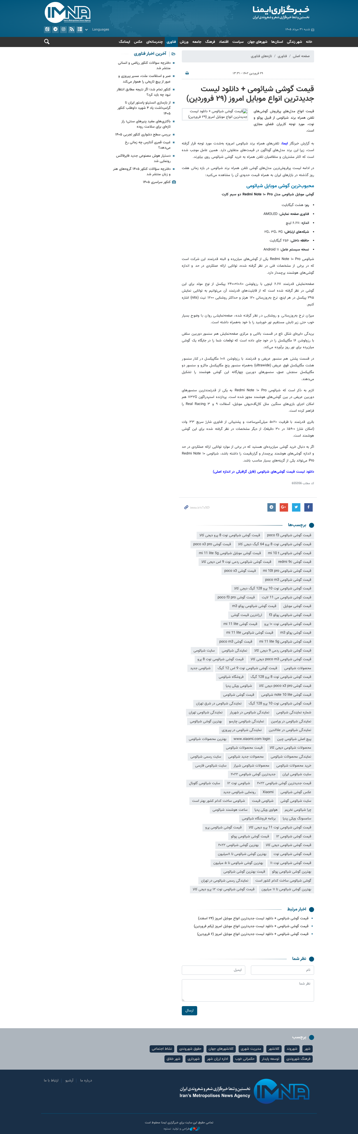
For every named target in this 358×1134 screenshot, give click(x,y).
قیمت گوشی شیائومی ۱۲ (293, 836)
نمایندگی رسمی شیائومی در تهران (224, 881)
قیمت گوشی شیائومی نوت (292, 854)
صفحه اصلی (301, 56)
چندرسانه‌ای (154, 42)
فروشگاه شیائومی (231, 677)
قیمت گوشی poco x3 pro (212, 544)
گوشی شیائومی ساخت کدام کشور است (283, 881)
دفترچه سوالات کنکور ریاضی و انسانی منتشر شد (144, 65)
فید (71, 29)
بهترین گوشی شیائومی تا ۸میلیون (242, 854)
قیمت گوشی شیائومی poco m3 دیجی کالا (281, 659)
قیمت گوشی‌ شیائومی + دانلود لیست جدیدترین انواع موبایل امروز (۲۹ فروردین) (250, 94)
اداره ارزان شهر (217, 1059)
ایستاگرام (63, 29)
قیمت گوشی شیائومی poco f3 (289, 535)
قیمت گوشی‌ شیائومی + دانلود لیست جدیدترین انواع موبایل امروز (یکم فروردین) (251, 926)
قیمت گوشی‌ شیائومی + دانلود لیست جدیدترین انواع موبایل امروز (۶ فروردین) (252, 934)
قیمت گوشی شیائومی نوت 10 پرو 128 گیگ (280, 703)
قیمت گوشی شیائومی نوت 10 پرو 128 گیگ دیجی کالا (272, 588)
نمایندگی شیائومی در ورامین (291, 721)
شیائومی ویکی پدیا (239, 686)
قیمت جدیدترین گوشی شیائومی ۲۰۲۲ (284, 783)
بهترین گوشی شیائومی (206, 721)
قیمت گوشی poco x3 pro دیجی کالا (285, 686)
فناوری (171, 42)
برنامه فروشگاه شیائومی (259, 818)
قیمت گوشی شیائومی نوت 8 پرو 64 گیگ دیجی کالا (274, 544)
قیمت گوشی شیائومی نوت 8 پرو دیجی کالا (229, 535)
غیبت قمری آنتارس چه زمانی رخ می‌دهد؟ (148, 145)
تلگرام (55, 29)
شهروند (292, 1049)
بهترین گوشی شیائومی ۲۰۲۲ (238, 845)
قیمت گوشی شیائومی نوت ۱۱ (290, 863)
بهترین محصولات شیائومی (208, 739)
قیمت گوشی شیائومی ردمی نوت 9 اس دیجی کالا (236, 562)
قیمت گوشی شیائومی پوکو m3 (254, 606)
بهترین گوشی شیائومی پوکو (291, 872)
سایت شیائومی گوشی (296, 801)
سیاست (238, 42)
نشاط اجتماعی (162, 1049)
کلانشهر (273, 1049)
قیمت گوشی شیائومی (238, 695)
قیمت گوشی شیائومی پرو (223, 827)
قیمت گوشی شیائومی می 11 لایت (286, 597)
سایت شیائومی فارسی (211, 766)
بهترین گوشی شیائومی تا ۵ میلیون (238, 863)
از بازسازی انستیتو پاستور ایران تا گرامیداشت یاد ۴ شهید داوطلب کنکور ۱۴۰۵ (144, 108)
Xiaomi (268, 792)
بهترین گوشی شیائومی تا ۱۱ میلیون (286, 889)
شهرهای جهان (257, 42)
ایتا (47, 29)
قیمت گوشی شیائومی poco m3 (288, 580)
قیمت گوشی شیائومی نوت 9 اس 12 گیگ (247, 668)
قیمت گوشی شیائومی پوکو (250, 836)
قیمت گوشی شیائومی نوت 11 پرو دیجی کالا (280, 827)
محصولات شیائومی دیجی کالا (290, 748)
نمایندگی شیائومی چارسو (246, 721)
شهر (307, 1049)
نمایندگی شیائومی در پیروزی (242, 730)
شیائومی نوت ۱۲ (238, 783)
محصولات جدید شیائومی (246, 757)
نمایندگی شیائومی (234, 650)
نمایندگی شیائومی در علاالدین (290, 730)
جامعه (196, 42)
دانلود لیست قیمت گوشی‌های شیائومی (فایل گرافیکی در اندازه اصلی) (263, 472)
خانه (309, 42)
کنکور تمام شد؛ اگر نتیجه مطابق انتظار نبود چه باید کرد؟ (144, 92)
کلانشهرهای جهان (221, 1049)
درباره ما (86, 1080)
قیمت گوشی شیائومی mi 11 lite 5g (285, 642)
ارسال (189, 1010)
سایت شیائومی (204, 650)
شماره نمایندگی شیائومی (293, 712)
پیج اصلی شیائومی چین (294, 739)
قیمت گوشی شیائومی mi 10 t (289, 553)
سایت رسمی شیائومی (205, 757)
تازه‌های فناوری (261, 56)
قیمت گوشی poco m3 (235, 642)
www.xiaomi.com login (252, 739)
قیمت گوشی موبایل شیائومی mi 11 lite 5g (230, 553)
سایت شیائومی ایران (296, 774)
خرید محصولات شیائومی (293, 766)
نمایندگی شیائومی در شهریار (249, 712)
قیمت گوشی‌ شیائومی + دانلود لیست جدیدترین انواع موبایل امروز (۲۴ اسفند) (253, 918)
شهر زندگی (294, 42)
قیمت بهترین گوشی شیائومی (244, 872)
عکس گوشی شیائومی (296, 792)
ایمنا (248, 12)
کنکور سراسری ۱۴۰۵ (157, 182)
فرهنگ (210, 42)
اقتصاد (224, 42)
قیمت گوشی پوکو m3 (295, 633)
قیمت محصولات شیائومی (244, 748)
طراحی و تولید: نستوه (177, 1129)
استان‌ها (277, 42)
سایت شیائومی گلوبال (204, 783)
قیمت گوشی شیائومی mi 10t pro (287, 571)
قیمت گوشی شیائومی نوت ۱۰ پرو (287, 624)
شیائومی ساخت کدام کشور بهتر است (218, 801)
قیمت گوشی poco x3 (240, 571)
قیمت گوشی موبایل (297, 606)
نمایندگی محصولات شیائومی (291, 757)
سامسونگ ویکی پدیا (297, 818)
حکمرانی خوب (245, 1059)
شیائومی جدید (200, 668)
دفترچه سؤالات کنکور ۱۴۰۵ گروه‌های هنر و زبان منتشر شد (142, 171)
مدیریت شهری (251, 1049)
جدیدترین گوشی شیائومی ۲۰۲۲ (253, 774)
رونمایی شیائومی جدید (239, 792)
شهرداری (194, 1059)
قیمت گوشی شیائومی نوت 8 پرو (220, 659)
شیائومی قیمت (263, 801)
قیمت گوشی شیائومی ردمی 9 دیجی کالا (282, 650)
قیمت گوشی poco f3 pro (236, 597)
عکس (138, 42)
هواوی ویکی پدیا (266, 810)
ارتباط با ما (51, 1080)
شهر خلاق (173, 1059)
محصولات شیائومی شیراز (251, 766)
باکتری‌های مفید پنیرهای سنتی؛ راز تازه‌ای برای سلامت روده (146, 124)
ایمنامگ (124, 42)
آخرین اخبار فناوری (150, 53)
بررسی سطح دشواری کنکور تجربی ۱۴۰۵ (143, 134)
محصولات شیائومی (297, 668)
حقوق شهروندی (190, 1049)
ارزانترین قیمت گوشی (246, 615)
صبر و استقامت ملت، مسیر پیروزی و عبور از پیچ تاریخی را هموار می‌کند (144, 78)
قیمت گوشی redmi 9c (294, 562)
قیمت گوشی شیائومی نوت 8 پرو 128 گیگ (281, 677)
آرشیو (79, 29)
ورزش (184, 42)
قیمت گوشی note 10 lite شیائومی (286, 695)
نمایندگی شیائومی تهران (206, 712)
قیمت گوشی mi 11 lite (240, 624)
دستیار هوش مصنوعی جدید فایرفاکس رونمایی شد (143, 158)
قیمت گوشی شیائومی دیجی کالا (288, 845)
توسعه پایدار (270, 1059)
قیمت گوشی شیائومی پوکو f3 (290, 615)
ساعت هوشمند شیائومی (230, 810)
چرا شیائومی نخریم (298, 810)
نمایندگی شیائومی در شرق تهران (219, 703)
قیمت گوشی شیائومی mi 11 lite (249, 633)
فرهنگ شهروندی (298, 1059)
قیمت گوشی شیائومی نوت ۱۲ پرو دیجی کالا (224, 889)
